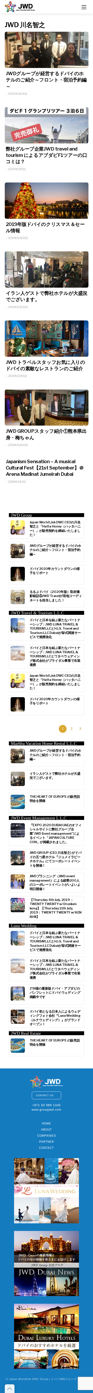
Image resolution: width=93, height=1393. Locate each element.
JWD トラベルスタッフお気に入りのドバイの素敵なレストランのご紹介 (45, 365)
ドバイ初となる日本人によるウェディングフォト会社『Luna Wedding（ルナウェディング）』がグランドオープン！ (55, 1018)
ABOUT (46, 1129)
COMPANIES (46, 1135)
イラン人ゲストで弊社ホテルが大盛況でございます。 (55, 776)
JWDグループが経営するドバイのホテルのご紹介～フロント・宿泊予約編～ (46, 79)
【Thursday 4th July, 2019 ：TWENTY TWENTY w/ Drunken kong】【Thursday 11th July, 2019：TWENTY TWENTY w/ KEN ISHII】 (56, 908)
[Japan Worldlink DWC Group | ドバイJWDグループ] (20, 6)
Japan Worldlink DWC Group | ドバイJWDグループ (43, 1379)
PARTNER (46, 1141)
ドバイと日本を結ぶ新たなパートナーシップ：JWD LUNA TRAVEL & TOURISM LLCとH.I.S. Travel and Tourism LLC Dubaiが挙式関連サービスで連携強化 (55, 628)
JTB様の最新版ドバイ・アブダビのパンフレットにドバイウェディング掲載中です (55, 993)
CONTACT (46, 1147)
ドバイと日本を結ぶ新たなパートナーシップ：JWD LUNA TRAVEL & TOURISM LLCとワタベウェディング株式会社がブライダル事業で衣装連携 (55, 656)
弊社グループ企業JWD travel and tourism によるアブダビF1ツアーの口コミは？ (46, 155)
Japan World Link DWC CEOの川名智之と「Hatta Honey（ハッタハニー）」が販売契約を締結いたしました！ (55, 528)
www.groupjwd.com (46, 1109)
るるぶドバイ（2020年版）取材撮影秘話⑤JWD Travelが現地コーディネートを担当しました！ (56, 596)
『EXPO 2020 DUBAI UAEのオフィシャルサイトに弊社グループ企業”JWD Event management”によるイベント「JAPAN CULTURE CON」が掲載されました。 (56, 833)
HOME (46, 1123)
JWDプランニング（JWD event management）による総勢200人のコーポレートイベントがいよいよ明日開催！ (55, 882)
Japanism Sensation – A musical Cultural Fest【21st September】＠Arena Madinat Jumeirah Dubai (45, 467)
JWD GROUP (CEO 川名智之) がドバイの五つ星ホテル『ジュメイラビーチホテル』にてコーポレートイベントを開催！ (56, 859)
